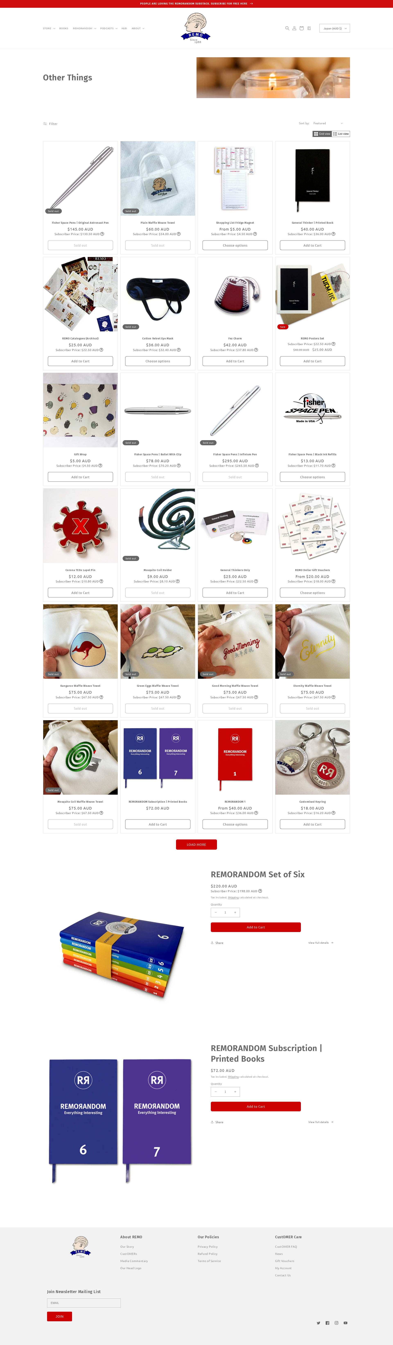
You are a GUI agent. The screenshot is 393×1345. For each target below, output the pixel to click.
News (279, 1253)
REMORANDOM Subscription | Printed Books (158, 801)
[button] (49, 28)
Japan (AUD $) (333, 28)
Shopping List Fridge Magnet (235, 222)
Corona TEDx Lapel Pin (81, 570)
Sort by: (304, 123)
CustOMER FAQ (286, 1246)
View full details (318, 942)
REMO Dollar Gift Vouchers (312, 570)
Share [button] (220, 943)
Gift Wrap (80, 454)
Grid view (324, 133)
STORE (47, 28)
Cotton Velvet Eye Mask (157, 338)
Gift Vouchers (284, 1261)
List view (343, 133)
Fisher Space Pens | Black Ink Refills (313, 454)
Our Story (127, 1246)
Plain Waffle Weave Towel (158, 222)
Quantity (216, 904)
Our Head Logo (130, 1268)
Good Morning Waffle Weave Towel (235, 685)
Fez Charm (235, 338)
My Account (283, 1268)
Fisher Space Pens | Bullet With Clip (158, 454)
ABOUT (136, 28)
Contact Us (283, 1275)
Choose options (235, 245)
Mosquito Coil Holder (158, 570)
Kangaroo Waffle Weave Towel (80, 685)
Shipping (233, 897)
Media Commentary (134, 1261)
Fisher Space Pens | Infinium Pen (235, 454)
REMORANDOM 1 (235, 801)
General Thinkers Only (235, 570)
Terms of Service (209, 1261)
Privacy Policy (208, 1246)
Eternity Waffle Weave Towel (313, 685)
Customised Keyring (312, 801)
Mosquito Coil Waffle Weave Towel (80, 801)
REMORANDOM (82, 28)
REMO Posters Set (312, 338)
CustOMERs (128, 1253)
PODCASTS (107, 28)
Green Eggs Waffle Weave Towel (158, 685)
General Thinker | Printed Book (312, 222)
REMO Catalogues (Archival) (80, 338)
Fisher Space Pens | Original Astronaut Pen (80, 222)
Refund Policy (208, 1253)
